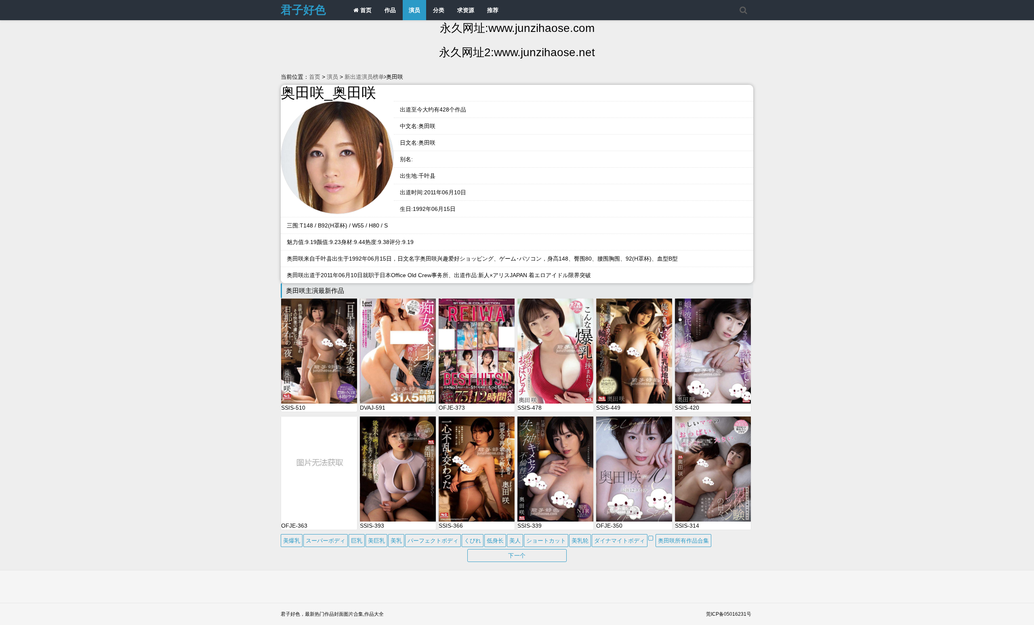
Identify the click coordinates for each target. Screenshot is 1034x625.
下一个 (517, 555)
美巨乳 (376, 540)
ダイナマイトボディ (619, 540)
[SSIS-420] (713, 351)
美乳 (396, 540)
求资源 (465, 10)
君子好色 (303, 10)
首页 (365, 10)
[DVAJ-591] (398, 351)
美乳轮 (580, 540)
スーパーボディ (325, 540)
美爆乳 (291, 540)
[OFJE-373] (477, 351)
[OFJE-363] (319, 469)
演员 (414, 10)
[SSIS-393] (398, 469)
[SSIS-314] (713, 469)
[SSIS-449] (634, 351)
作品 (390, 10)
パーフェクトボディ (433, 540)
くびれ (472, 540)
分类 (438, 10)
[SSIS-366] (477, 469)
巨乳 (356, 540)
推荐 (492, 10)
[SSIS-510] (319, 351)
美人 (515, 540)
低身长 (495, 540)
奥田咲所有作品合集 (683, 540)
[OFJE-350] (634, 469)
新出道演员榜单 (364, 77)
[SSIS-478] (555, 351)
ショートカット (546, 540)
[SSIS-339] (555, 469)
